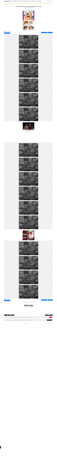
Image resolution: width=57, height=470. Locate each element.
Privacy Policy (34, 1)
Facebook (6, 315)
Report (51, 317)
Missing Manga (25, 1)
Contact (30, 1)
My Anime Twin (39, 1)
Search (11, 1)
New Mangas (15, 1)
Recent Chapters (20, 1)
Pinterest (12, 315)
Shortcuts (46, 315)
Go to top (50, 315)
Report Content (51, 323)
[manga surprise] (47, 1)
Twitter (9, 315)
